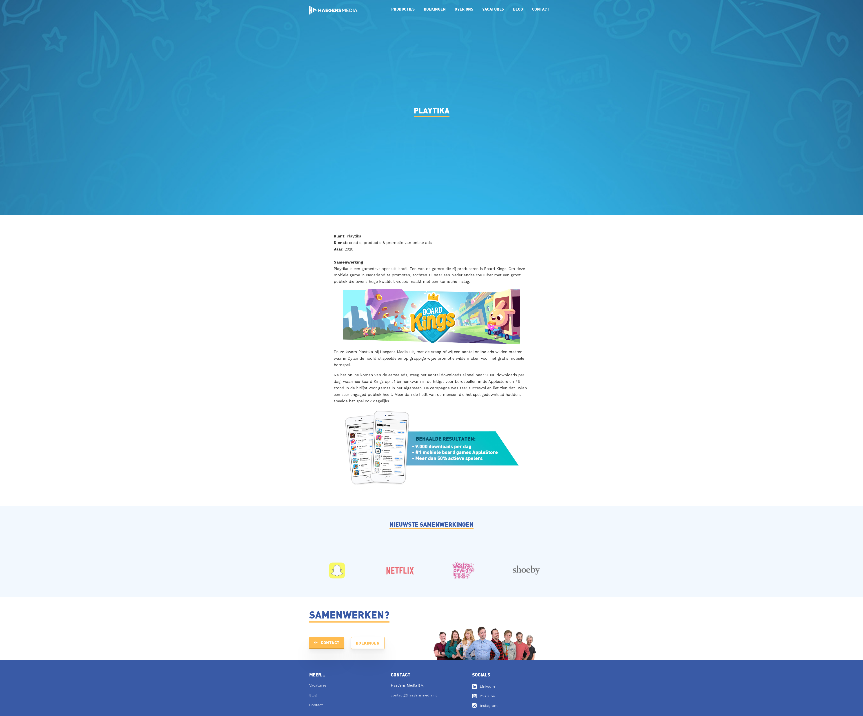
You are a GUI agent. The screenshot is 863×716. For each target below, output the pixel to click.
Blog (518, 9)
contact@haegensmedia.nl (414, 695)
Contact (540, 9)
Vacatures (493, 9)
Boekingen (435, 9)
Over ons (464, 9)
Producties (403, 9)
